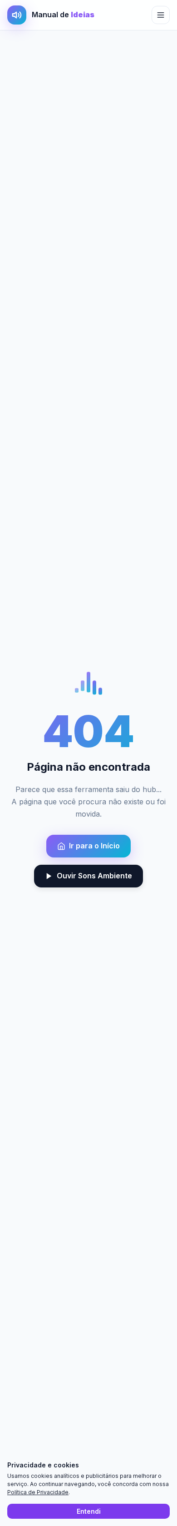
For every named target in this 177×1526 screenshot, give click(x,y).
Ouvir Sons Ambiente (94, 875)
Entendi (89, 1511)
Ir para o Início (94, 845)
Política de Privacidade (38, 1492)
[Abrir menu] (161, 15)
